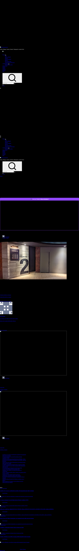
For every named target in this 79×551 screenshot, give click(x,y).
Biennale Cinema (3, 301)
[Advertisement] (39, 188)
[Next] (1, 487)
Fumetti (3, 70)
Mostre (6, 58)
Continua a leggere (3, 389)
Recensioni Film (8, 61)
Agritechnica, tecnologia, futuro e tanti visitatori (11, 475)
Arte (6, 55)
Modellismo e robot (9, 64)
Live (3, 71)
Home (1, 176)
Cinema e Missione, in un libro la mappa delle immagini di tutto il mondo (15, 536)
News (3, 54)
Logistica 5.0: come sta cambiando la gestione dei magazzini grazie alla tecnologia (17, 490)
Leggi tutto (2, 387)
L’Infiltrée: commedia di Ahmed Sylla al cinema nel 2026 (13, 464)
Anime (3, 68)
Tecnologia (5, 330)
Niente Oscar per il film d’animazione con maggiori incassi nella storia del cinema (17, 518)
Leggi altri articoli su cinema (5, 297)
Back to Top (2, 550)
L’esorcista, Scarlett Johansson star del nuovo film (12, 467)
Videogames (4, 65)
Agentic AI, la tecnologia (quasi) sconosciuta (11, 474)
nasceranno (9, 301)
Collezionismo (5, 63)
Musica (6, 60)
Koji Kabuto (6, 236)
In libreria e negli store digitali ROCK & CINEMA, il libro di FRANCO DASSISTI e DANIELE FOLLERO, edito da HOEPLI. (14, 460)
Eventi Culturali (8, 59)
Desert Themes (23, 549)
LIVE (3, 85)
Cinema (3, 69)
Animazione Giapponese (10, 62)
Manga (3, 67)
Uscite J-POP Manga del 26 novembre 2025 (11, 469)
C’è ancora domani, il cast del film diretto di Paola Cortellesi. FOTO (14, 500)
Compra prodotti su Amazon (5, 294)
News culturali (8, 57)
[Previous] (0, 487)
